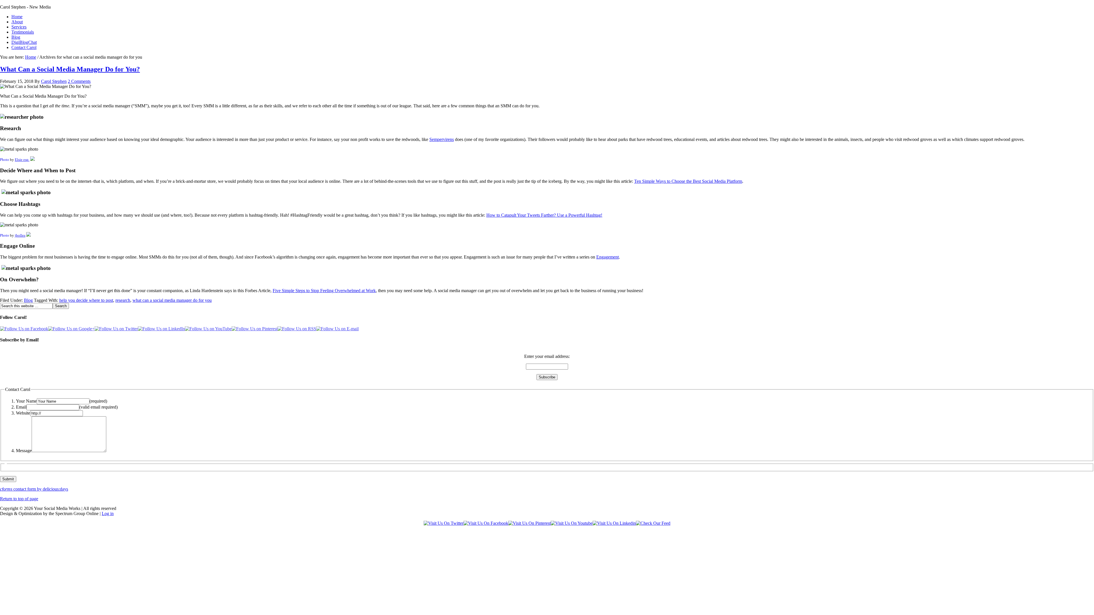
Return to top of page (19, 498)
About (17, 21)
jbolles (20, 235)
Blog (15, 37)
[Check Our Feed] (653, 523)
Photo (4, 159)
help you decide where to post (86, 300)
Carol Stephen (54, 81)
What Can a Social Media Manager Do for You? (70, 69)
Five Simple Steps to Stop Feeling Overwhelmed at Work (324, 290)
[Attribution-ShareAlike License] (28, 235)
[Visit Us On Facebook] (486, 523)
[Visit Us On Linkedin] (614, 523)
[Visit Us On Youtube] (572, 523)
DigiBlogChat (24, 42)
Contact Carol (23, 47)
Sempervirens (441, 139)
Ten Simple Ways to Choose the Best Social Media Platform (688, 181)
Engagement (607, 257)
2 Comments (79, 81)
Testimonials (22, 32)
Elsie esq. (22, 159)
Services (18, 26)
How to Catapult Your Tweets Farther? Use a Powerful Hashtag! (544, 215)
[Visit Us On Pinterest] (529, 523)
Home (17, 16)
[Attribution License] (32, 159)
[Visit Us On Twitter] (444, 523)
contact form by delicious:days (34, 489)
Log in (108, 513)
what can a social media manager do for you (172, 300)
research (122, 300)
